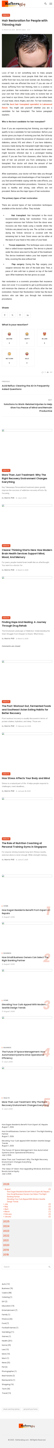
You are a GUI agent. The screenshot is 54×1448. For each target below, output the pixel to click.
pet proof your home (30, 1409)
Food (4, 1323)
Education (6, 1306)
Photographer (8, 1371)
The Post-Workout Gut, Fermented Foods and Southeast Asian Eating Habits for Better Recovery (26, 709)
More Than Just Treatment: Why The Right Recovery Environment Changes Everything (24, 478)
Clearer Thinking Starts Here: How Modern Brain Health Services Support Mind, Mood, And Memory (27, 553)
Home (6, 906)
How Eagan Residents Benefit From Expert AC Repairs (26, 912)
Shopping (6, 1384)
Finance (5, 1319)
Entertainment (8, 1310)
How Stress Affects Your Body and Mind (26, 778)
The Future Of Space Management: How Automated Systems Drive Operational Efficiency (23, 1055)
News (4, 1362)
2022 (6, 1235)
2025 (6, 1221)
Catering (6, 1297)
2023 (6, 1231)
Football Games (9, 1327)
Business (7, 953)
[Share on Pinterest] (20, 315)
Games (5, 1336)
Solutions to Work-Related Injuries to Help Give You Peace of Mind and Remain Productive (28, 407)
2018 (6, 1254)
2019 (6, 1250)
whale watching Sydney (11, 1409)
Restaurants (7, 1380)
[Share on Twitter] (12, 315)
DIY (3, 1301)
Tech (4, 1389)
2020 (6, 1245)
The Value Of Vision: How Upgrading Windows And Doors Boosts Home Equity (26, 1170)
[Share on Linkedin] (28, 315)
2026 (6, 1184)
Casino (5, 1293)
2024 (6, 1226)
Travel (4, 1393)
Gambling (6, 1332)
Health (6, 15)
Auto (4, 1284)
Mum (4, 1358)
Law (3, 1349)
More (4, 1354)
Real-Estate (7, 1375)
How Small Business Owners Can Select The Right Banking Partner (25, 959)
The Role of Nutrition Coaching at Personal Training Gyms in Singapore (24, 845)
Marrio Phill (9, 498)
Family (5, 1314)
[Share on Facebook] (5, 315)
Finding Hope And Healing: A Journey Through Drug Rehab (24, 623)
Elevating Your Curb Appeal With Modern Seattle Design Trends (24, 1006)
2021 (6, 1240)
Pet (3, 1367)
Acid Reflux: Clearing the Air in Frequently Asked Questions (25, 387)
